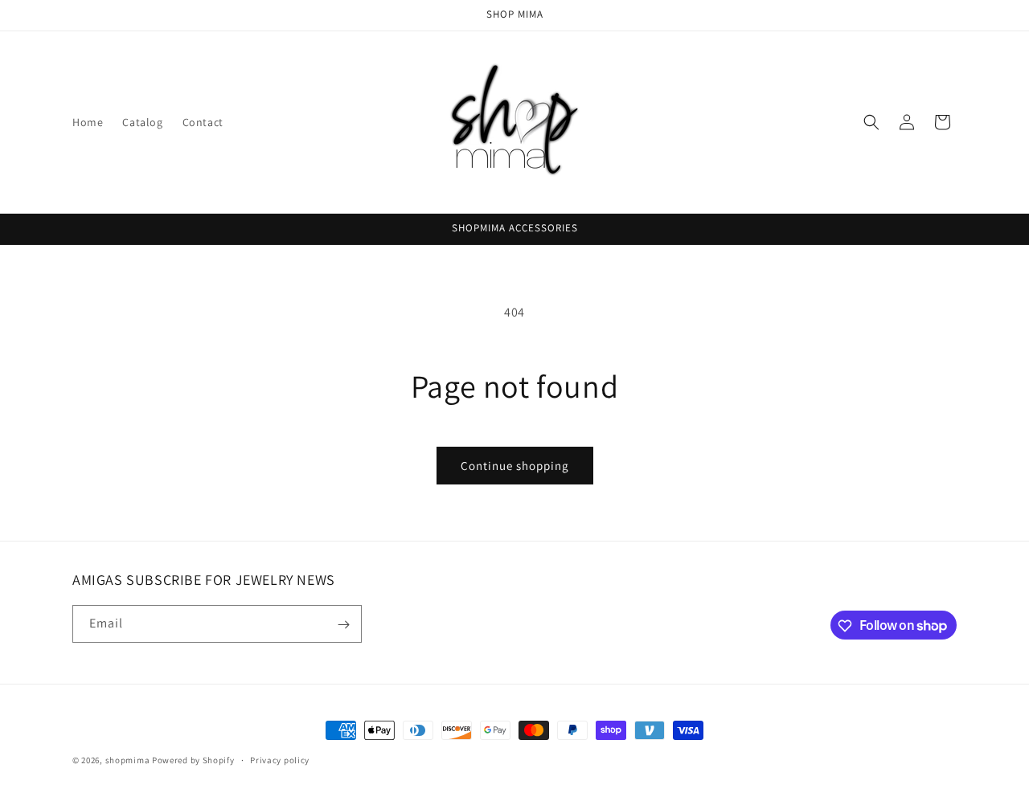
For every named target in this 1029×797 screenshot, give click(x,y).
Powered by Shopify (193, 760)
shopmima (127, 760)
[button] (871, 122)
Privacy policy (280, 759)
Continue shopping (515, 465)
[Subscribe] (343, 625)
